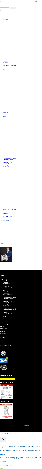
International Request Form (8, 163)
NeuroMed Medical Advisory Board (10, 65)
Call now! (1, 468)
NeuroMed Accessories (8, 115)
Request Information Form (8, 162)
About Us (5, 61)
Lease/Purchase (6, 113)
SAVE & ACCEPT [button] (3, 466)
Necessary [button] (1, 453)
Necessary (3, 454)
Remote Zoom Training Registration (10, 158)
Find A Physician (7, 165)
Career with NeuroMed (8, 68)
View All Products (7, 112)
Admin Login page (7, 219)
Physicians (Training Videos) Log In (10, 209)
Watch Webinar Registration (8, 159)
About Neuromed (5, 19)
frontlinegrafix (27, 425)
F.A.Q (5, 69)
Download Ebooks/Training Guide (9, 212)
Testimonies (6, 62)
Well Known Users (7, 283)
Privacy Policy (6, 166)
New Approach (6, 66)
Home (3, 18)
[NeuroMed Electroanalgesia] (21, 3)
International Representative (8, 313)
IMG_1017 (2, 263)
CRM (5, 217)
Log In (3, 167)
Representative (6, 213)
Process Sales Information (8, 216)
